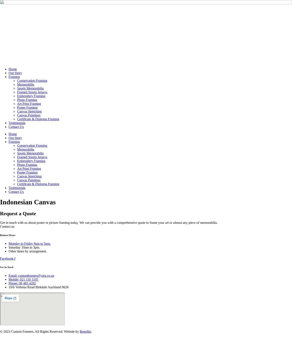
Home (13, 69)
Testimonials (17, 123)
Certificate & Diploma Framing (38, 119)
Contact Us (16, 127)
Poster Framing (27, 107)
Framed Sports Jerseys (32, 92)
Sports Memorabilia (30, 88)
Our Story (15, 73)
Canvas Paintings (28, 115)
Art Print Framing (29, 103)
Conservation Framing (32, 80)
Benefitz (85, 331)
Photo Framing (27, 100)
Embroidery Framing (31, 96)
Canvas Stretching (29, 111)
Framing (14, 77)
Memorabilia (25, 84)
